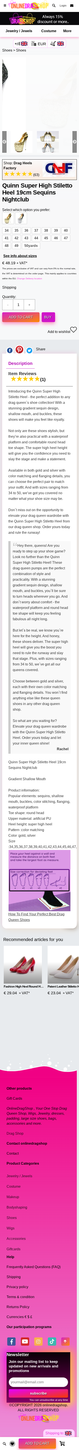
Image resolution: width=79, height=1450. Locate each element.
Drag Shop (15, 1133)
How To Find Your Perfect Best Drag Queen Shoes (36, 917)
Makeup (13, 1197)
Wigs (10, 1228)
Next (74, 142)
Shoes (7, 50)
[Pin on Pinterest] (19, 349)
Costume (48, 31)
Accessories (16, 1238)
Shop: (18, 165)
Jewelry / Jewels (18, 31)
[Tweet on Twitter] (29, 349)
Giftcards (13, 1249)
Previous (4, 142)
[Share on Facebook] (10, 349)
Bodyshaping (17, 1207)
